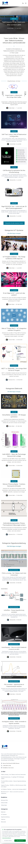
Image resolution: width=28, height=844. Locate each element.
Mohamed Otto (4, 800)
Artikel (3, 771)
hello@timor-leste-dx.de (8, 767)
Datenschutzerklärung (6, 837)
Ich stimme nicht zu (8, 840)
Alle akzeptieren (20, 840)
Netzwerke (3, 821)
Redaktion (4, 797)
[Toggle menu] (25, 3)
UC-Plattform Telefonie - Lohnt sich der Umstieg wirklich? (13, 789)
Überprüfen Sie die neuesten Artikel (14, 223)
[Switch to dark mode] (23, 3)
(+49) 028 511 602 (7, 765)
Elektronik (14, 18)
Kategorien (4, 809)
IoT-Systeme (14, 253)
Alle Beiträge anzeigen (14, 233)
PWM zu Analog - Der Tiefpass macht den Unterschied (13, 774)
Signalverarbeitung (14, 570)
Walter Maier (4, 805)
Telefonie (14, 131)
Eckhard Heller (4, 802)
